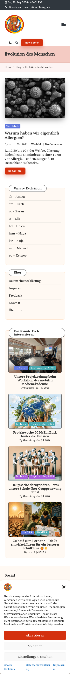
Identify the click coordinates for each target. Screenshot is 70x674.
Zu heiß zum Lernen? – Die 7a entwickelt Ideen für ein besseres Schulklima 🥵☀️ (35, 544)
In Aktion (21, 368)
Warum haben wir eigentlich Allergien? (32, 135)
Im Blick (21, 424)
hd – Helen (17, 226)
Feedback (15, 295)
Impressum (17, 288)
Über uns (15, 310)
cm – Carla (16, 204)
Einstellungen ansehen (35, 657)
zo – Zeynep (18, 255)
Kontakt (14, 303)
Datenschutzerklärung (25, 281)
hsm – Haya (17, 233)
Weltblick (12, 126)
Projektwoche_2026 (42, 368)
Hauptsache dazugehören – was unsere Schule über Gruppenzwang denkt (35, 488)
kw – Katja (16, 241)
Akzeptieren (35, 635)
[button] (64, 587)
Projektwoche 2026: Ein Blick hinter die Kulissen (35, 434)
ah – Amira (17, 196)
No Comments (53, 144)
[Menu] (63, 24)
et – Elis (14, 219)
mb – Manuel (18, 248)
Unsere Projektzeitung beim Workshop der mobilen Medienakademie (35, 380)
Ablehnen (35, 646)
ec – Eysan (16, 211)
